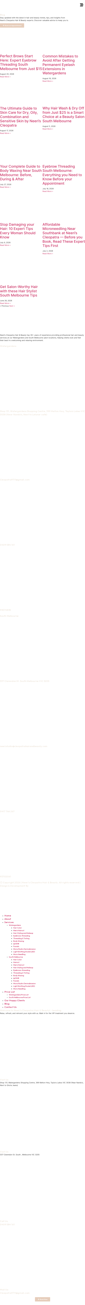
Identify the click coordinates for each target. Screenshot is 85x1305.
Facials (16, 946)
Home (7, 915)
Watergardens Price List (19, 995)
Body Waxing (18, 941)
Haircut (16, 962)
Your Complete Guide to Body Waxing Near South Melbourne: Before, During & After (21, 172)
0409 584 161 (7, 544)
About (7, 918)
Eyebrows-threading (21, 936)
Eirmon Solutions (38, 885)
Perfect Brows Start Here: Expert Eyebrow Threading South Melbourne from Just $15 (21, 62)
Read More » (5, 77)
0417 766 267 (7, 811)
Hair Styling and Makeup (23, 933)
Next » (12, 306)
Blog (6, 1003)
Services (9, 922)
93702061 (5, 876)
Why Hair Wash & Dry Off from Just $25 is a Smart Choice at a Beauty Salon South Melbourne (63, 114)
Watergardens (15, 925)
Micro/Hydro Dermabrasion (24, 949)
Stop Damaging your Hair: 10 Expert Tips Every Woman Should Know (18, 230)
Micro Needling (19, 954)
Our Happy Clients (14, 1000)
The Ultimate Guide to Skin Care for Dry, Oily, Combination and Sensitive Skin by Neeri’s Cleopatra (20, 116)
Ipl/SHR (16, 944)
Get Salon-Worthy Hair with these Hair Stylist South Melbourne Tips (19, 291)
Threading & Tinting (21, 938)
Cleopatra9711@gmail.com (15, 479)
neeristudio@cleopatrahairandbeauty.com (23, 746)
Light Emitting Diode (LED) (24, 952)
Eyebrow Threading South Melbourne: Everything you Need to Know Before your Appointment (62, 175)
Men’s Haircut (18, 930)
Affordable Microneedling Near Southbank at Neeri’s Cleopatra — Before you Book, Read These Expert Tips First (63, 235)
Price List (9, 991)
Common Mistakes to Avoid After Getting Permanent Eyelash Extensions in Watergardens (60, 64)
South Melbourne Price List (20, 997)
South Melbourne (16, 957)
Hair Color (17, 928)
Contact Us (10, 1007)
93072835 (5, 609)
